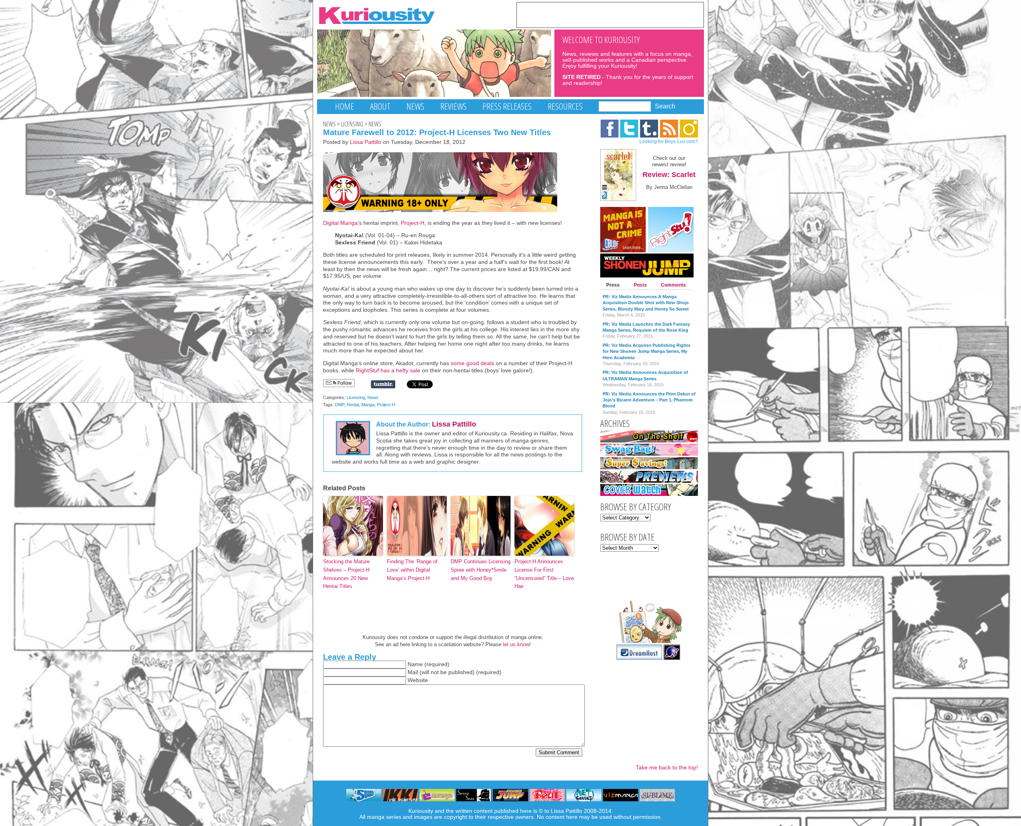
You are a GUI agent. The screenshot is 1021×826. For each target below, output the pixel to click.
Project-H (412, 223)
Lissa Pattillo (365, 142)
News (415, 106)
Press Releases (507, 106)
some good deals (472, 363)
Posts (640, 285)
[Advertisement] (610, 14)
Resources (565, 106)
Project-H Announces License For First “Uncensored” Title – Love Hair (544, 574)
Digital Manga (340, 223)
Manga (367, 404)
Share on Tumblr (383, 384)
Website (418, 680)
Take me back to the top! (667, 768)
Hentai (353, 404)
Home (344, 106)
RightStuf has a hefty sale (389, 371)
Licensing (352, 124)
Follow (344, 383)
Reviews (453, 106)
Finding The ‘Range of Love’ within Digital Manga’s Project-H (412, 570)
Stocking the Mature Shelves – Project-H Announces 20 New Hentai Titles (346, 574)
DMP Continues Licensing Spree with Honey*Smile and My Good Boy (480, 570)
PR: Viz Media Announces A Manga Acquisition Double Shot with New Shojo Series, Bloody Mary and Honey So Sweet (646, 302)
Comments (673, 285)
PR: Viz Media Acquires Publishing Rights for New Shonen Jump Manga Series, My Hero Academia (646, 351)
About (380, 106)
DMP (339, 404)
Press (613, 285)
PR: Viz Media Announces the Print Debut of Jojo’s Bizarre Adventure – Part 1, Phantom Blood (649, 400)
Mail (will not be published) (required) (454, 672)
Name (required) (428, 664)
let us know (516, 644)
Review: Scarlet (669, 175)
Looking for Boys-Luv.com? (668, 141)
